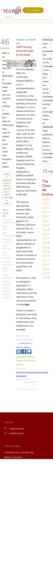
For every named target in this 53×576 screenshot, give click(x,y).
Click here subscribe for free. (8, 192)
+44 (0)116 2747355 (16, 428)
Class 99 (24, 25)
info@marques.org (16, 424)
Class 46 (8, 25)
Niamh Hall (5, 265)
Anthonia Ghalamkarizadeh (6, 216)
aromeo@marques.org (38, 485)
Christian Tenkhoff (6, 236)
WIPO (23, 338)
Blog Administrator (6, 229)
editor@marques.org (37, 492)
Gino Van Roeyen (6, 250)
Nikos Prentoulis (6, 271)
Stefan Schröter (6, 278)
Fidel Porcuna (6, 242)
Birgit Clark (5, 223)
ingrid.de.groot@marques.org (40, 477)
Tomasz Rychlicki (6, 285)
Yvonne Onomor (6, 291)
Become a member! (12, 10)
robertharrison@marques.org (40, 500)
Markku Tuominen (6, 258)
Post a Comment (30, 377)
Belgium (27, 342)
